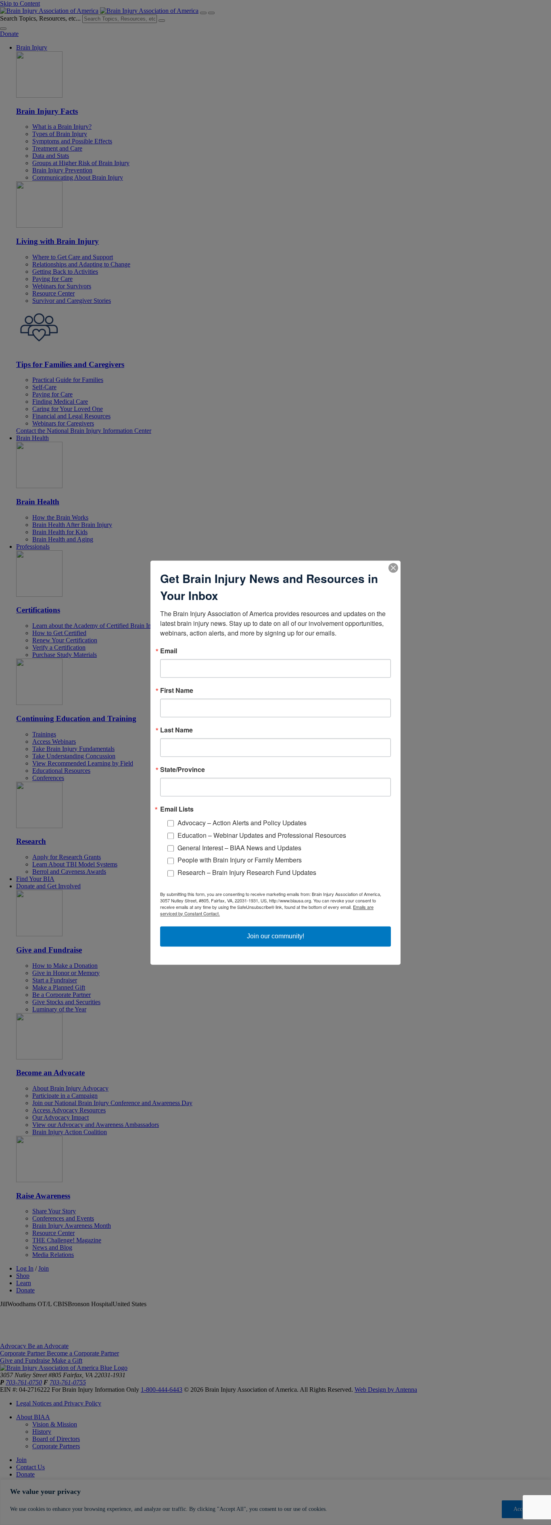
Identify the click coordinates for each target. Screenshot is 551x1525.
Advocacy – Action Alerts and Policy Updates (242, 822)
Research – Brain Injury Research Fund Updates (246, 872)
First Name (176, 690)
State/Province (182, 769)
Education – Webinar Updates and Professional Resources (261, 835)
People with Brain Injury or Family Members (239, 860)
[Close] (393, 568)
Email (168, 651)
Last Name (176, 730)
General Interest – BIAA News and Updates (239, 847)
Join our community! (275, 936)
